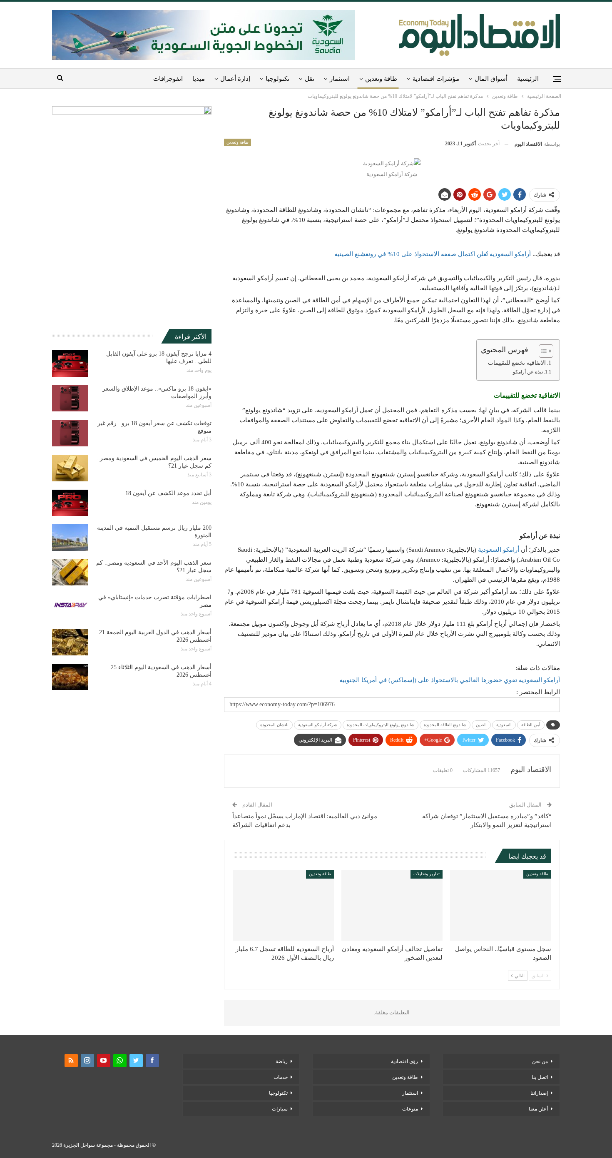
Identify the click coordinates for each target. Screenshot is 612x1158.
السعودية (504, 724)
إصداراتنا (539, 1093)
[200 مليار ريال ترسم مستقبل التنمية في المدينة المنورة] (70, 537)
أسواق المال (491, 78)
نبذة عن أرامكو (528, 372)
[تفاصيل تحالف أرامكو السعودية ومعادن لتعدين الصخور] (392, 905)
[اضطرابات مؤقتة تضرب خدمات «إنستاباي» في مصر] (70, 607)
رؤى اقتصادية (404, 1061)
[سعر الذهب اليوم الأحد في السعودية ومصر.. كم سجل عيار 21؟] (70, 572)
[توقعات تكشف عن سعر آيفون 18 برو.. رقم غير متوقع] (70, 433)
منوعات (410, 1109)
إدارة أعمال (235, 78)
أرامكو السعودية (498, 549)
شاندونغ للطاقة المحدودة (445, 724)
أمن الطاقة (530, 724)
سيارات (280, 1109)
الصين (481, 724)
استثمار (340, 78)
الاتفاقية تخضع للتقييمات (517, 363)
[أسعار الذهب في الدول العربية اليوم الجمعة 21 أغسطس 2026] (70, 642)
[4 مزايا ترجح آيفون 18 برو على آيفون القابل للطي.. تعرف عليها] (70, 363)
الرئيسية (528, 78)
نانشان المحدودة (274, 724)
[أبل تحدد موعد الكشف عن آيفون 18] (70, 503)
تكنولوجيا (277, 78)
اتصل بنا (540, 1077)
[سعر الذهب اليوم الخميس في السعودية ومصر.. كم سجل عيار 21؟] (70, 468)
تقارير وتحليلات (426, 874)
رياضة (282, 1061)
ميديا (198, 78)
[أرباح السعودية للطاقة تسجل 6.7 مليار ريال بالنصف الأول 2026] (283, 905)
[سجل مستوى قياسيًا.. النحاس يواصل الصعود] (500, 905)
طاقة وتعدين (381, 78)
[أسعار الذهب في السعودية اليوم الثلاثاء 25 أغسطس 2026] (70, 677)
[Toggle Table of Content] (541, 351)
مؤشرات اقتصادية (436, 78)
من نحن (540, 1061)
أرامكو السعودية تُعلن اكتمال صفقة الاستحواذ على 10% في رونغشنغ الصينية (432, 254)
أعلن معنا (538, 1109)
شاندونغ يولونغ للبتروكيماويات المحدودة (380, 724)
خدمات (281, 1077)
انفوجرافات (168, 78)
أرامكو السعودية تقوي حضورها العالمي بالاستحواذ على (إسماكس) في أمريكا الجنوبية (449, 680)
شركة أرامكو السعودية (317, 724)
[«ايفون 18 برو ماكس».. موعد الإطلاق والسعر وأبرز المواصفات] (70, 398)
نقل (309, 78)
